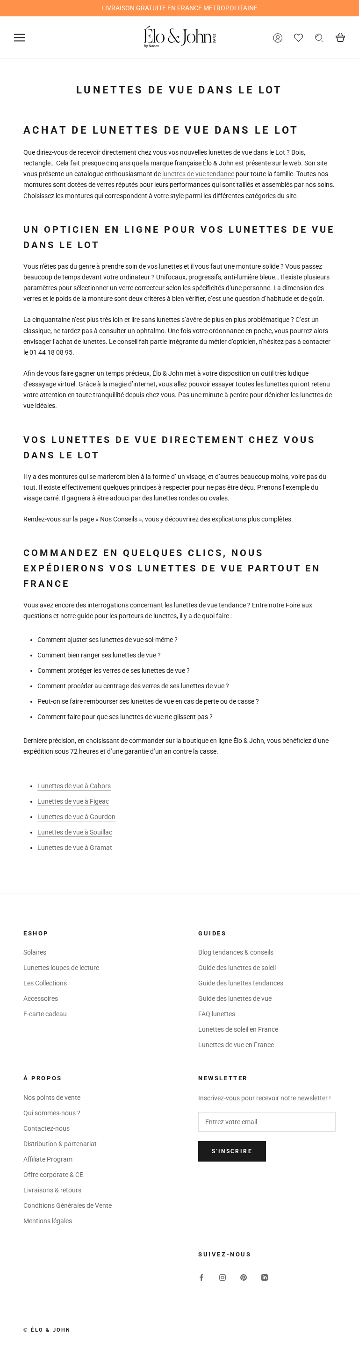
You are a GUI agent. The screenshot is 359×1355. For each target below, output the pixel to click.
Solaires (34, 952)
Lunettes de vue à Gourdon (76, 816)
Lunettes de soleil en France (238, 1029)
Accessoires (40, 998)
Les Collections (45, 983)
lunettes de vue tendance (198, 174)
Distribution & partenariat (60, 1144)
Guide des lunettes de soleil (237, 967)
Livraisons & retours (52, 1190)
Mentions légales (47, 1221)
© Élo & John (47, 1330)
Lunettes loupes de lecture (61, 967)
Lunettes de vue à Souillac (74, 832)
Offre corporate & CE (53, 1174)
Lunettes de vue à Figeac (73, 801)
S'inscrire (232, 1151)
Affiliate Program (47, 1159)
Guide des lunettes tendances (240, 983)
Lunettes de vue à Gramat (74, 847)
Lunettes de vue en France (236, 1044)
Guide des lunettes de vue (235, 998)
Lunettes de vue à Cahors (74, 786)
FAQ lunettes (216, 1014)
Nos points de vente (51, 1097)
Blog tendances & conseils (235, 952)
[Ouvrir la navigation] (19, 38)
